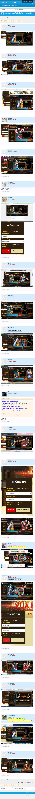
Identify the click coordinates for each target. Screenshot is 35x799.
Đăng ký (30, 1)
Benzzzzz (10, 359)
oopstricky (10, 427)
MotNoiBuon (11, 715)
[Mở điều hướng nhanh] (33, 9)
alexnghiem (11, 683)
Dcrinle (10, 752)
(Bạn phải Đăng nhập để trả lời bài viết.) (26, 782)
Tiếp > (20, 20)
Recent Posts (14, 5)
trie (9, 25)
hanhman (10, 150)
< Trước (2, 20)
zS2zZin (10, 118)
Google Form (24, 408)
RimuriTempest (12, 54)
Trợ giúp (32, 792)
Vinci (8, 18)
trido (9, 263)
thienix (10, 392)
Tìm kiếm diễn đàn (6, 5)
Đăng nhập (25, 1)
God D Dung (11, 197)
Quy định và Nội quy (30, 795)
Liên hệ (28, 792)
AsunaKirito (11, 654)
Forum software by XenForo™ (6, 795)
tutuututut (11, 327)
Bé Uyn (10, 543)
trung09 (10, 576)
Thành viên (13, 2)
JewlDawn (10, 295)
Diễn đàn (4, 2)
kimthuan (10, 182)
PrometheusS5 (12, 83)
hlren (9, 460)
